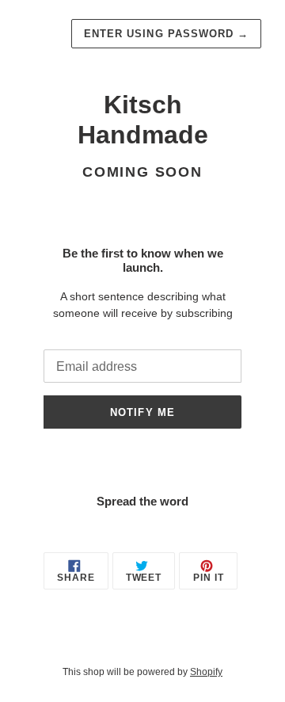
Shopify (206, 671)
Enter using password (166, 34)
